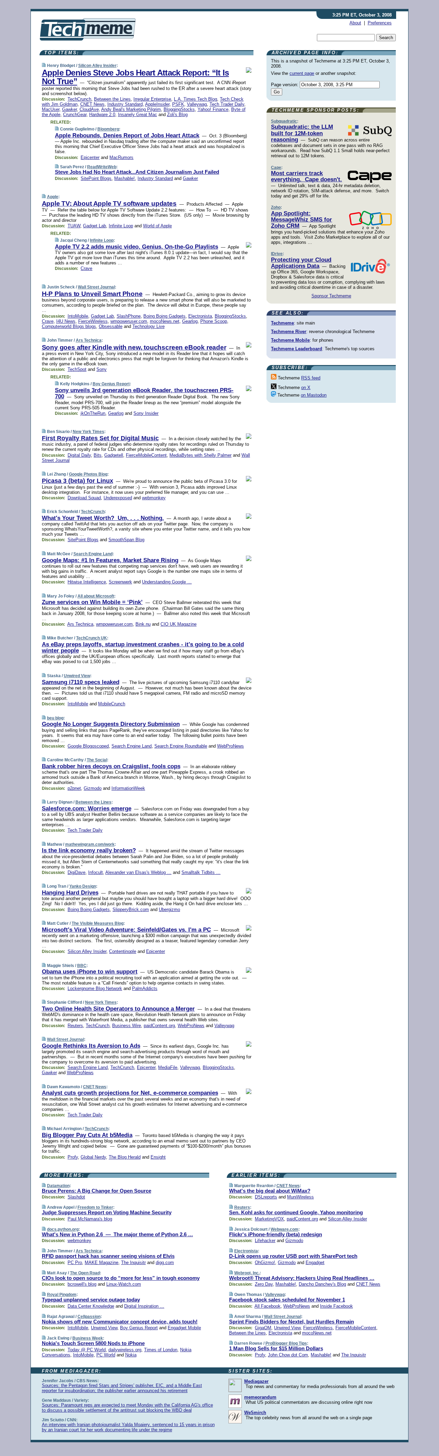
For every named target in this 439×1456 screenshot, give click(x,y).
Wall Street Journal (96, 287)
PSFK (178, 104)
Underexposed (118, 497)
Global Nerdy (93, 1157)
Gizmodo (93, 788)
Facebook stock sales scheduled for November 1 (287, 1300)
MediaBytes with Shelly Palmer (200, 455)
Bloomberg (108, 129)
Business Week (87, 1338)
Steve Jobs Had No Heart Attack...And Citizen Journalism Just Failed (137, 172)
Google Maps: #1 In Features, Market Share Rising (110, 560)
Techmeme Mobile (290, 340)
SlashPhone (129, 316)
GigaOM (263, 1327)
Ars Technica (89, 340)
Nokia (131, 1354)
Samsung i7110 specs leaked (80, 682)
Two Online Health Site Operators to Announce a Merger (118, 1008)
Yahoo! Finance (213, 109)
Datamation (58, 1186)
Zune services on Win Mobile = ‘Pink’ (92, 602)
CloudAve (89, 109)
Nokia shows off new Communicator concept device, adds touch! (120, 1321)
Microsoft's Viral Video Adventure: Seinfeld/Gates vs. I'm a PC (126, 929)
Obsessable (110, 326)
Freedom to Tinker (95, 1207)
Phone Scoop (213, 321)
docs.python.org (63, 1229)
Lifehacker (265, 1240)
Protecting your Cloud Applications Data (301, 263)
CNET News (92, 104)
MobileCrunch (111, 703)
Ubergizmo (169, 909)
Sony (101, 369)
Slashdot (76, 1196)
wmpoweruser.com (128, 321)
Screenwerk (120, 581)
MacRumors (121, 157)
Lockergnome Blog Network (95, 988)
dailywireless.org (124, 1349)
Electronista (200, 316)
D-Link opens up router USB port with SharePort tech (293, 1256)
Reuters (75, 1025)
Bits (98, 455)
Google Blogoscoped (88, 746)
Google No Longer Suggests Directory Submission (111, 724)
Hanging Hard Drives (70, 892)
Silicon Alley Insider (97, 66)
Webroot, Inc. (247, 1273)
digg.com (165, 1262)
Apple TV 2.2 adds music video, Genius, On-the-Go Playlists (136, 246)
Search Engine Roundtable (180, 746)
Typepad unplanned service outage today (91, 1300)
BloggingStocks (179, 109)
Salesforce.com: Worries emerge (86, 808)
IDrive (277, 254)
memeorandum (260, 1397)
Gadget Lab (94, 225)
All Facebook (267, 1306)
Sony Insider (145, 413)
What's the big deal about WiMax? (269, 1191)
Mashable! (124, 178)
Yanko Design (82, 886)
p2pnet (74, 788)
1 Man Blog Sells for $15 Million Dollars (276, 1348)
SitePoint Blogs (96, 178)
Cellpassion (89, 1317)
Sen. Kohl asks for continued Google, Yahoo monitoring (296, 1212)
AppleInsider (157, 104)
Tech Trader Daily (227, 104)
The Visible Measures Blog (97, 923)
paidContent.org (159, 1025)
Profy (73, 1157)
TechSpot (77, 369)
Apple (52, 197)
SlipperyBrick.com (130, 909)
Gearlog (190, 321)
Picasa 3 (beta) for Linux (77, 480)
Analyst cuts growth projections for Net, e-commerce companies (130, 1093)
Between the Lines (112, 99)
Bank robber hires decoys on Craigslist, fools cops (111, 766)
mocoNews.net (164, 321)
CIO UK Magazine (179, 624)
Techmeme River (288, 331)
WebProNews (230, 746)
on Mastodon (314, 395)
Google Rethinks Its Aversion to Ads (91, 1046)
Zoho (276, 207)
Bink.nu (143, 624)
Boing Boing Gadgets (164, 316)
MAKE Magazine (101, 1262)
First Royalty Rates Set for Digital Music (100, 438)
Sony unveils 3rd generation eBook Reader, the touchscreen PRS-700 (144, 393)
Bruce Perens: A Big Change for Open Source (96, 1191)
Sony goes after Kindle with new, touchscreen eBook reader (134, 347)
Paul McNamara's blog (90, 1218)
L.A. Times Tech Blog (195, 99)
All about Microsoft (96, 596)
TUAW (74, 225)
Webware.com (284, 1229)
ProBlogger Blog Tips (286, 1343)
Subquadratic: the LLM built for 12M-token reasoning (302, 133)
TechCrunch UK (91, 638)
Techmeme (282, 323)
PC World (105, 1354)
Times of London (160, 1349)
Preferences (380, 22)
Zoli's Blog (177, 114)
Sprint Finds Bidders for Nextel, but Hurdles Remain (291, 1321)
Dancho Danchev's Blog (322, 1284)
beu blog (55, 718)
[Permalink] (44, 65)
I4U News (65, 321)
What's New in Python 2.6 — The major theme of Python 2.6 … (117, 1234)
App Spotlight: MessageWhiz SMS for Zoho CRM (301, 219)
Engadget (315, 1262)
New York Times (88, 432)
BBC (81, 966)
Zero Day (264, 1284)
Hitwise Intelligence (87, 581)
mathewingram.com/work (90, 844)
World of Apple (157, 225)
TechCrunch (79, 99)
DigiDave (76, 872)
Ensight (158, 1157)
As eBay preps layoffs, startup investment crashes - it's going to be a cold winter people (143, 647)
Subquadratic (284, 121)
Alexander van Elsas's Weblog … (138, 872)
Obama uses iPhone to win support (90, 971)
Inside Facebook (336, 1306)
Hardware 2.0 (102, 114)
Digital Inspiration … (144, 1306)
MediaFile (167, 1067)
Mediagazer (256, 1381)
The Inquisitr (133, 1262)
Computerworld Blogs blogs (69, 326)
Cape (276, 168)
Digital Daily (79, 455)
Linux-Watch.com (123, 1284)
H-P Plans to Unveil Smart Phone (92, 293)
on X (305, 387)
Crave (86, 268)
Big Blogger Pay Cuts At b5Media (87, 1135)
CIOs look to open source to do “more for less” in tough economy (121, 1278)
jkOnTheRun (93, 413)
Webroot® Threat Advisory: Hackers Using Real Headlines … (302, 1278)
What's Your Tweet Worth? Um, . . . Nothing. (103, 518)
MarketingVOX (269, 1218)
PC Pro (75, 1262)
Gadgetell (113, 455)
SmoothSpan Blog (126, 539)
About (355, 22)
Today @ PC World (87, 1349)
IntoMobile (78, 316)
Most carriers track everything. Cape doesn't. (306, 176)
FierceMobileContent (146, 455)
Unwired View (77, 676)
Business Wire (126, 1025)
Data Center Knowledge (91, 1306)
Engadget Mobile (184, 1327)
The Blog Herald (125, 1157)
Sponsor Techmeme (331, 295)
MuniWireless (300, 1196)
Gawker (69, 109)
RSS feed (310, 377)
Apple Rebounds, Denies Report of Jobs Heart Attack (127, 135)
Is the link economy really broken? (89, 850)
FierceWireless (93, 321)
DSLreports (266, 1196)
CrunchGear (74, 114)
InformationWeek (128, 788)
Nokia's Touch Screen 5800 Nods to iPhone (93, 1343)
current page (301, 73)
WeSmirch (255, 1412)
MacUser (50, 109)
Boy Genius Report (111, 384)
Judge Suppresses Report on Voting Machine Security (106, 1212)
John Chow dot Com (288, 1354)
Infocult (95, 872)
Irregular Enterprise (152, 99)
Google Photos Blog (88, 474)
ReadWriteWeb (101, 167)
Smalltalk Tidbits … (201, 872)
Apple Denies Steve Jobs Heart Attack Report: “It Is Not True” (135, 77)
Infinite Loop (121, 225)
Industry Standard (125, 104)
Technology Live (148, 326)
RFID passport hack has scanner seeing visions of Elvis (108, 1256)
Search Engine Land (92, 554)
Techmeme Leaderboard (296, 348)
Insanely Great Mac (137, 114)
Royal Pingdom (61, 1295)
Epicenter (90, 157)
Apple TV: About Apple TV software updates (109, 203)
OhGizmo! (265, 1262)
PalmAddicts (144, 988)
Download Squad (84, 497)
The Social (97, 760)
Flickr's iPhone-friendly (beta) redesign (275, 1234)
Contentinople (122, 951)
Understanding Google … (167, 581)
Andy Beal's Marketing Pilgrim (131, 109)
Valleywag (197, 104)
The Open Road (85, 1273)
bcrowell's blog (82, 1284)
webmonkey (154, 497)
